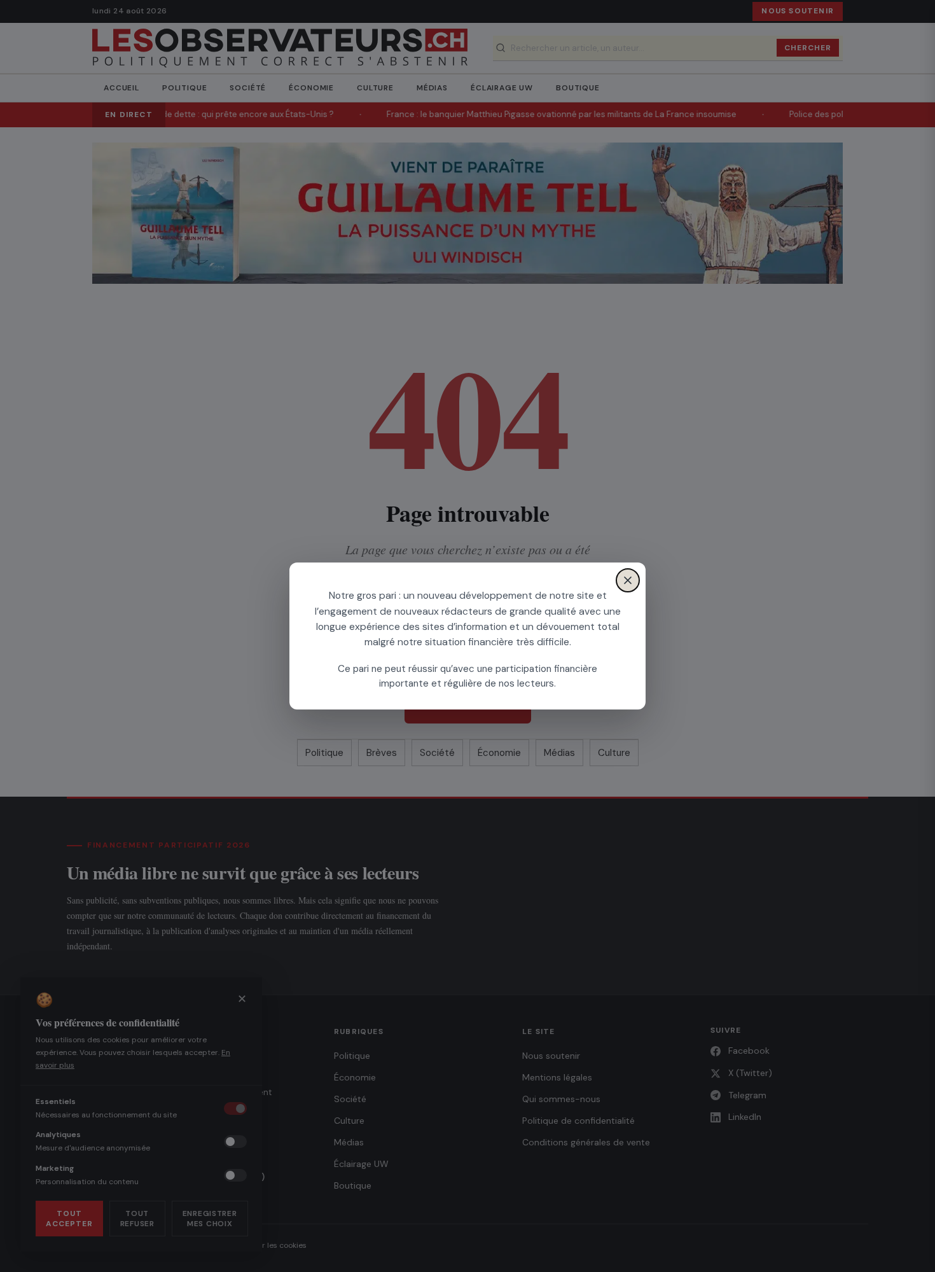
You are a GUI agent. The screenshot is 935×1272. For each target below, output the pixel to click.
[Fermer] (627, 580)
